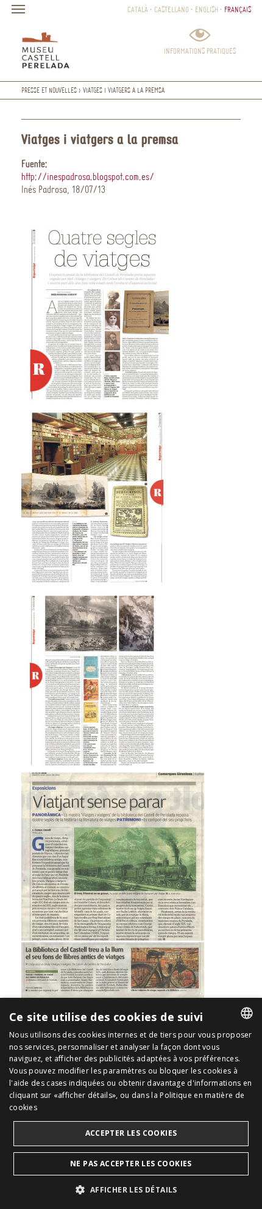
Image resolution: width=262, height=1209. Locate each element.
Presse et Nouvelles (49, 90)
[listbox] (247, 1013)
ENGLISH (206, 9)
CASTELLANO (171, 9)
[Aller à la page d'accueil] (45, 47)
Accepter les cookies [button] (131, 1133)
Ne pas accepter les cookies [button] (131, 1163)
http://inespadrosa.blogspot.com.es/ (87, 176)
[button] (131, 1189)
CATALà (137, 9)
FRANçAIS (237, 9)
